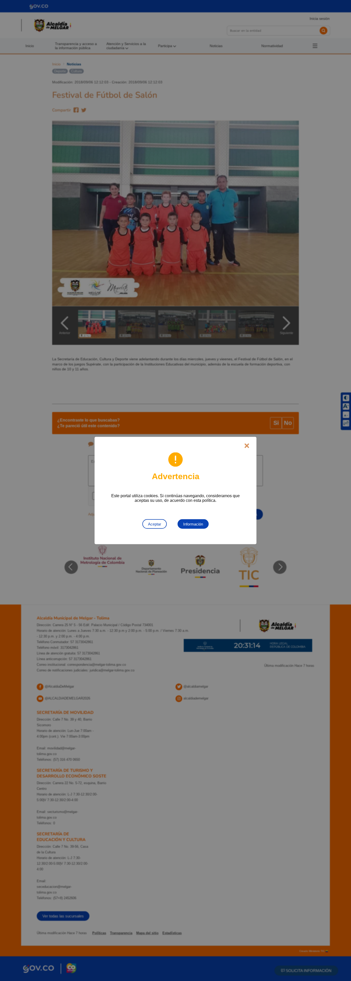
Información (193, 524)
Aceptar (154, 524)
